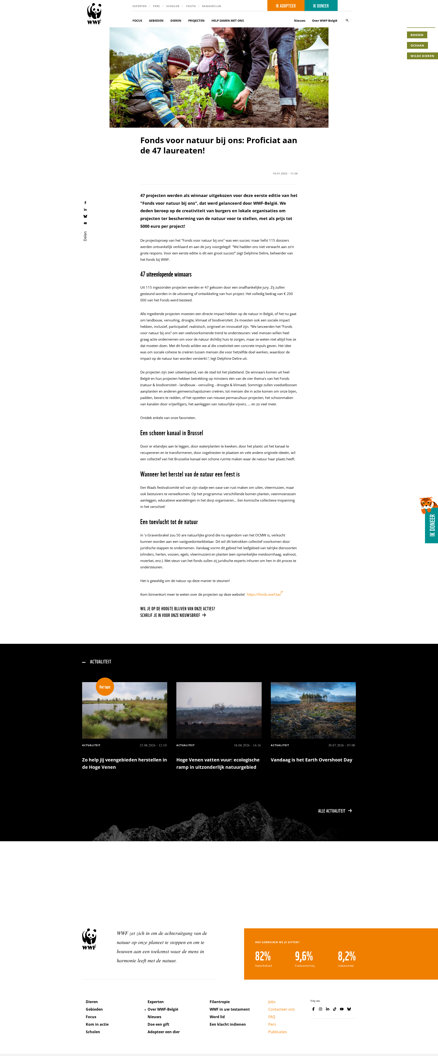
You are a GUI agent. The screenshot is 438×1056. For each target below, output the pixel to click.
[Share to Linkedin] (85, 209)
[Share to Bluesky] (85, 216)
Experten (140, 6)
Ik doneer (321, 5)
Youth (191, 6)
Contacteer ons (281, 1009)
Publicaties (277, 1031)
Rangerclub (211, 6)
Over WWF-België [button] (324, 20)
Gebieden (94, 1009)
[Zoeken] (347, 20)
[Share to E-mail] (85, 223)
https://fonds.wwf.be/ (264, 594)
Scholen (173, 6)
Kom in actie (97, 1024)
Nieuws (299, 20)
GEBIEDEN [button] (156, 20)
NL (346, 5)
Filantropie (220, 1001)
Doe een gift (158, 1024)
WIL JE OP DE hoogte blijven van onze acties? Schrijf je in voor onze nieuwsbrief (177, 611)
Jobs (272, 1001)
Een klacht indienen (228, 1024)
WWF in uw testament (230, 1009)
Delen (85, 236)
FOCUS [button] (137, 20)
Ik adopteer (286, 5)
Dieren (92, 1001)
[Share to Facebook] (85, 202)
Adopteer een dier (164, 1031)
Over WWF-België (163, 1009)
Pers (156, 6)
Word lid (217, 1016)
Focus (91, 1016)
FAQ (271, 1016)
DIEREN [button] (175, 20)
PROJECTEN (196, 20)
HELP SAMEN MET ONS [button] (227, 20)
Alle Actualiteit (332, 810)
